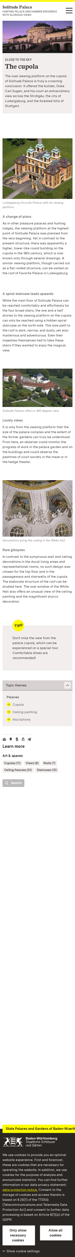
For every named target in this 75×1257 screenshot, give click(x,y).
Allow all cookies (55, 1232)
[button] (37, 685)
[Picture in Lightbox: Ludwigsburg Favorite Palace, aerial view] (37, 168)
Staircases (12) (47, 770)
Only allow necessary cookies (18, 1235)
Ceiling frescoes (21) (18, 770)
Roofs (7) (49, 763)
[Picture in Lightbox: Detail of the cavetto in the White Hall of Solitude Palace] (37, 508)
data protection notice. (20, 1190)
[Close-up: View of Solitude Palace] (37, 37)
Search (16, 783)
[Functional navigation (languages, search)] (69, 11)
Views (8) (32, 763)
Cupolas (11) (12, 763)
